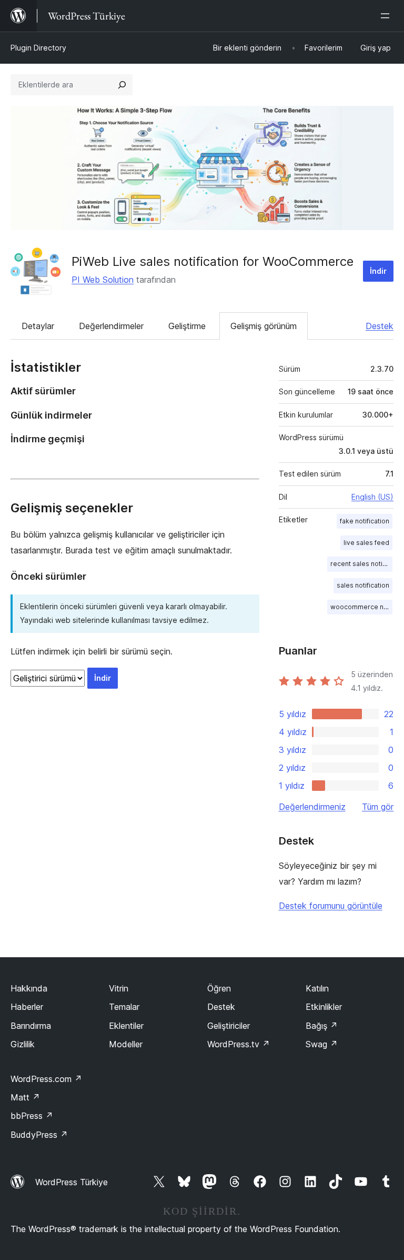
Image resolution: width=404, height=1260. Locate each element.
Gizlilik (23, 1044)
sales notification (363, 585)
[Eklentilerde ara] (122, 84)
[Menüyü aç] (387, 16)
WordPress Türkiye (71, 1182)
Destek (379, 326)
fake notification (364, 521)
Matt (25, 1097)
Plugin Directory (38, 47)
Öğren (219, 988)
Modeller (126, 1044)
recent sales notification (361, 564)
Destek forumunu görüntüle (330, 905)
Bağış (322, 1025)
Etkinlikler (324, 1006)
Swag (322, 1044)
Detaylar (38, 326)
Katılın (317, 988)
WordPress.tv (238, 1044)
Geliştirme (187, 326)
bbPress (32, 1115)
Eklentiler (126, 1025)
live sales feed (366, 543)
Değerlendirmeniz (312, 806)
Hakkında (29, 988)
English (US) (372, 496)
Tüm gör (377, 806)
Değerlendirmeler (111, 326)
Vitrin (118, 988)
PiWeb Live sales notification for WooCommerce (213, 261)
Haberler (27, 1006)
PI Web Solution (103, 279)
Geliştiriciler (228, 1025)
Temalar (124, 1006)
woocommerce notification (361, 607)
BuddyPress (39, 1134)
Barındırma (31, 1025)
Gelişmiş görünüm (263, 326)
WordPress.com (46, 1079)
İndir (378, 270)
